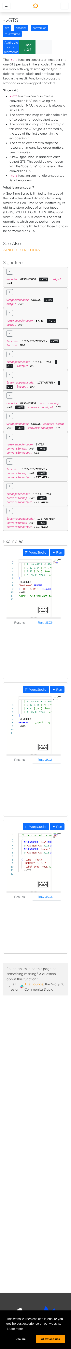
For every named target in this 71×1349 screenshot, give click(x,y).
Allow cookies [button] (50, 1338)
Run (58, 552)
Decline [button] (21, 1338)
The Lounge (33, 984)
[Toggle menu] (6, 6)
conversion (39, 28)
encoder (21, 28)
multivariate (12, 34)
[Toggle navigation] (64, 6)
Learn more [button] (15, 1328)
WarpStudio (37, 552)
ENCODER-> (31, 250)
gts (7, 28)
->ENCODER (12, 250)
